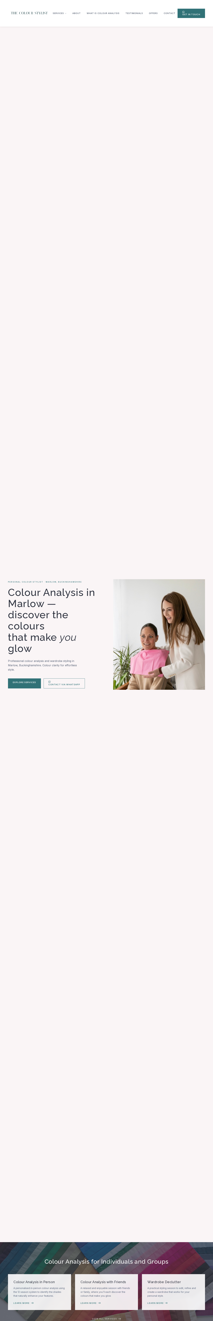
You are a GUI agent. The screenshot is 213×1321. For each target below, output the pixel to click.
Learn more (21, 1303)
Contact (169, 13)
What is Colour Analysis (103, 13)
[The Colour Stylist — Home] (29, 13)
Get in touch (191, 14)
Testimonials (134, 13)
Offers (153, 13)
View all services (104, 1318)
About (76, 13)
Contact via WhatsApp (64, 684)
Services (58, 13)
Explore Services (24, 682)
